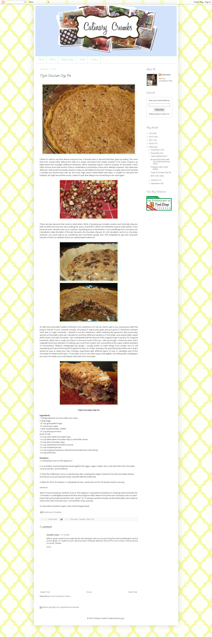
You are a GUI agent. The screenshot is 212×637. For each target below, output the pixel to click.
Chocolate (74, 519)
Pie (92, 519)
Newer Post (45, 592)
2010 (151, 143)
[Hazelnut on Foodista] (51, 512)
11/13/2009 (64, 535)
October (154, 180)
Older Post (132, 592)
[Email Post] (61, 519)
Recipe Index (67, 60)
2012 (151, 136)
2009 (151, 147)
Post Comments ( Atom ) (61, 596)
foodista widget (117, 541)
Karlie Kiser (53, 519)
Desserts (82, 519)
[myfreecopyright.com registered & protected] (59, 607)
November (155, 153)
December (155, 150)
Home (41, 60)
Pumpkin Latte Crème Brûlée (159, 168)
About (52, 60)
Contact (94, 60)
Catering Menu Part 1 (159, 156)
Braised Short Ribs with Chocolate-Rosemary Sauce (160, 161)
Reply (49, 547)
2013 (151, 133)
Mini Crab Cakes (157, 176)
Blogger (121, 618)
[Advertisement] (157, 258)
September (156, 183)
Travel (82, 60)
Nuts (89, 519)
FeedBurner (165, 114)
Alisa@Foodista (53, 535)
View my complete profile (165, 79)
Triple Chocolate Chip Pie (161, 172)
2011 (151, 140)
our (59, 541)
